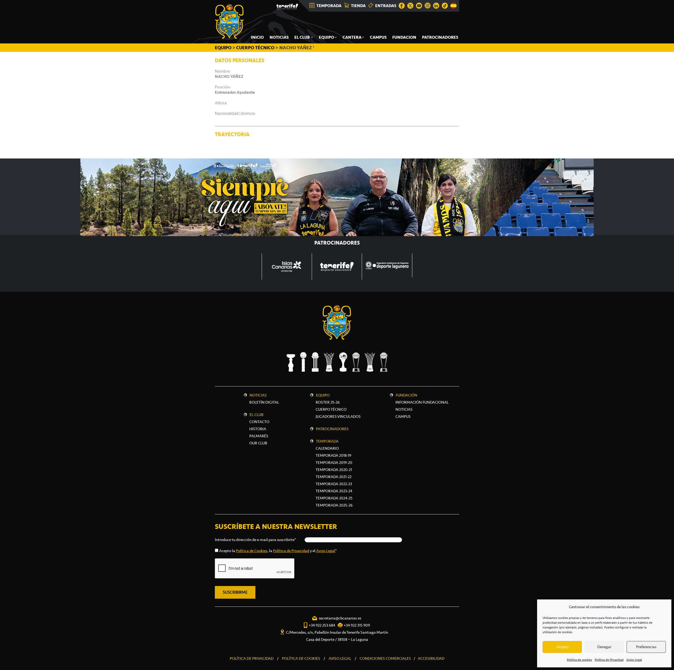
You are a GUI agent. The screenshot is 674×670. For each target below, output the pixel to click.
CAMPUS (403, 416)
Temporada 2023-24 (334, 491)
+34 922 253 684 (322, 625)
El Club (257, 414)
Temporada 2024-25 (334, 498)
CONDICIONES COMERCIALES (385, 658)
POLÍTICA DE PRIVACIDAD (252, 658)
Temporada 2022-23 (334, 484)
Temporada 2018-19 (333, 455)
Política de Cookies (251, 551)
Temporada (327, 441)
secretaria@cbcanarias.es (340, 618)
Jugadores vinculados (338, 416)
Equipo (323, 395)
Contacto (259, 422)
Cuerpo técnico (331, 409)
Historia (257, 429)
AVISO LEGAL (340, 658)
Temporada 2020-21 (334, 469)
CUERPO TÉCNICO (255, 47)
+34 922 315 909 (357, 625)
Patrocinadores (332, 429)
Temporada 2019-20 (334, 462)
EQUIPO (223, 47)
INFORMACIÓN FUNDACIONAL (422, 402)
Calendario (327, 448)
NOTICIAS (404, 409)
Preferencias (646, 647)
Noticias (258, 395)
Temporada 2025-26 (334, 505)
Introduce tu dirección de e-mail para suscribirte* (255, 540)
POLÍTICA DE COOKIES (301, 658)
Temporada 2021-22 (333, 477)
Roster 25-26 (328, 402)
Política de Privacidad (609, 659)
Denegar (604, 647)
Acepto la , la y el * (278, 551)
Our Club (258, 443)
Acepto (562, 647)
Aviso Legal (634, 659)
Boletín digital (264, 402)
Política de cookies (579, 659)
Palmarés (258, 436)
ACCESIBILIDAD (431, 658)
